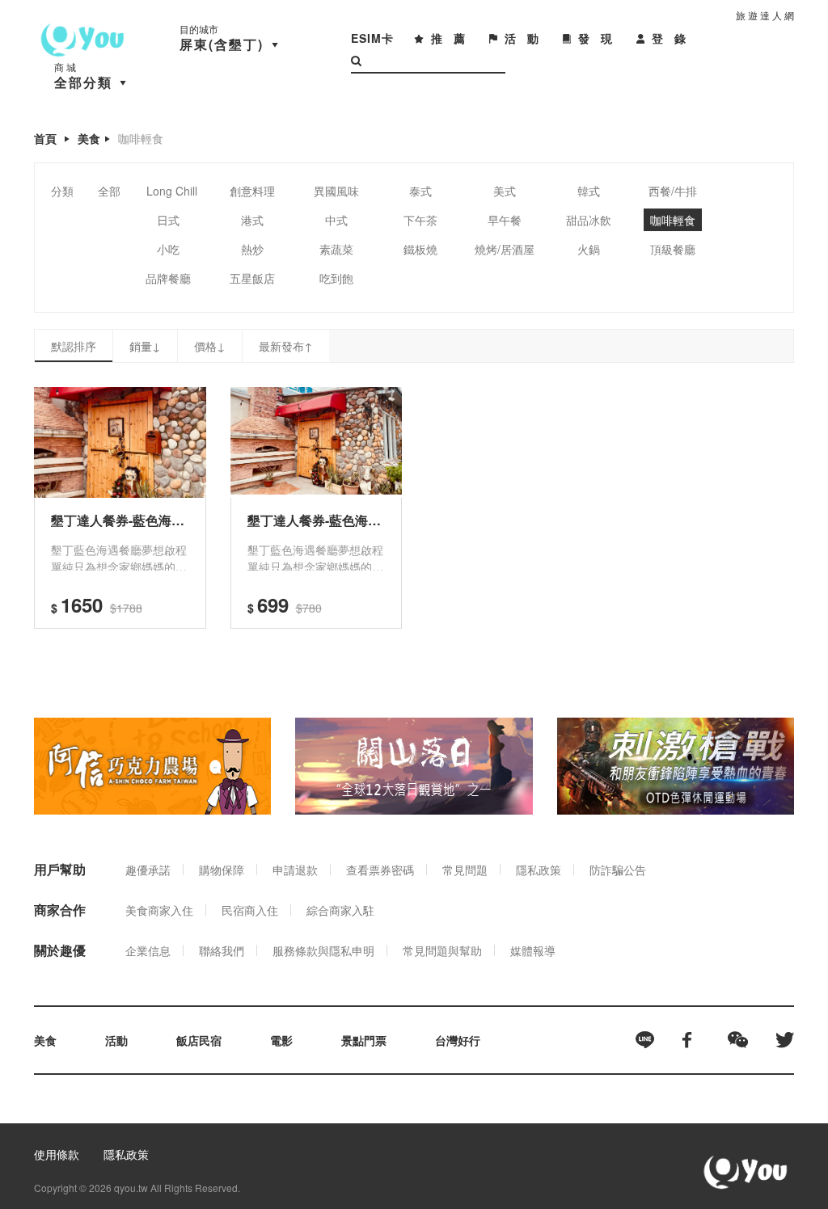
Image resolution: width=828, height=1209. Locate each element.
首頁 (45, 138)
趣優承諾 (148, 869)
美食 (89, 138)
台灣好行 (457, 1040)
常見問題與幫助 (442, 950)
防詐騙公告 (617, 869)
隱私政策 (538, 869)
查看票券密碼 (380, 869)
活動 (116, 1040)
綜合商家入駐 (340, 910)
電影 (281, 1040)
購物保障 (221, 869)
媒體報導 (533, 950)
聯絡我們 (221, 950)
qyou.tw (131, 1187)
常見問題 (465, 869)
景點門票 (364, 1040)
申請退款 (295, 869)
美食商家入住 (159, 910)
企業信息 (148, 950)
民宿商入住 (250, 910)
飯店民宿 (199, 1040)
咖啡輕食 (140, 138)
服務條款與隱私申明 (323, 950)
